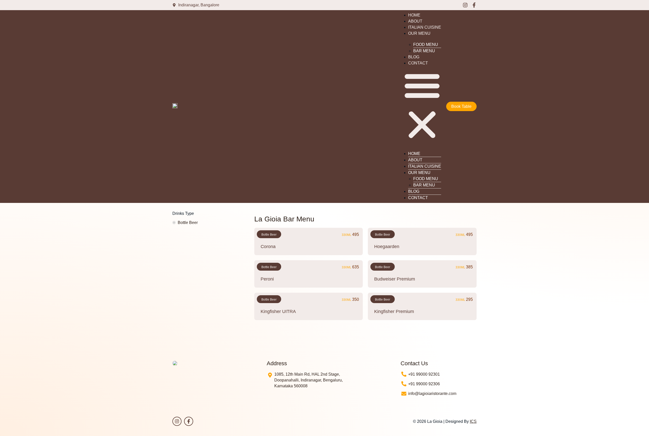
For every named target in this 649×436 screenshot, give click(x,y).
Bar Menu (424, 51)
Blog (413, 57)
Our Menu (419, 33)
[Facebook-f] (474, 5)
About (415, 21)
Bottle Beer (188, 222)
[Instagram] (465, 5)
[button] (422, 106)
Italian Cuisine (424, 27)
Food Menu (425, 44)
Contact (418, 63)
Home (414, 15)
